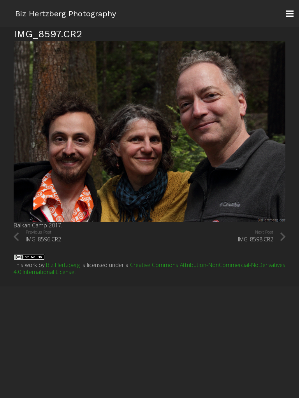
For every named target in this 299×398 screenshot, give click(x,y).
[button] (289, 13)
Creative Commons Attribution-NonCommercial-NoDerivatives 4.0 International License (149, 268)
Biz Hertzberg (63, 265)
